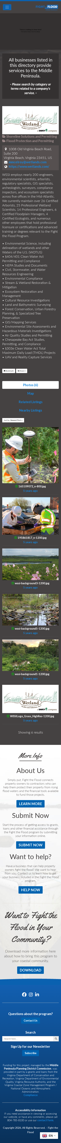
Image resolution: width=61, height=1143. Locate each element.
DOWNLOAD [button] (30, 970)
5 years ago (30, 490)
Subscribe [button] (30, 1053)
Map (30, 393)
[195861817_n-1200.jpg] (30, 516)
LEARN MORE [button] (30, 804)
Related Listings (30, 402)
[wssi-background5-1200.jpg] (30, 609)
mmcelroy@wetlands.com (27, 162)
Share (21, 371)
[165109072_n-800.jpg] (30, 455)
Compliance (31, 1095)
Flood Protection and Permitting (30, 141)
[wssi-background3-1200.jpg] (30, 564)
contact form (45, 1120)
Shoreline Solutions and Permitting (31, 136)
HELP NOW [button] (30, 890)
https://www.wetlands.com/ (29, 166)
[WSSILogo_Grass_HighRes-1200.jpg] (30, 699)
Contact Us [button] (30, 1020)
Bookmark (9, 371)
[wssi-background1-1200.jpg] (30, 655)
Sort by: (12, 420)
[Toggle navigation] (7, 7)
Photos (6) (30, 385)
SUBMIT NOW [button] (30, 845)
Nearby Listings (30, 410)
